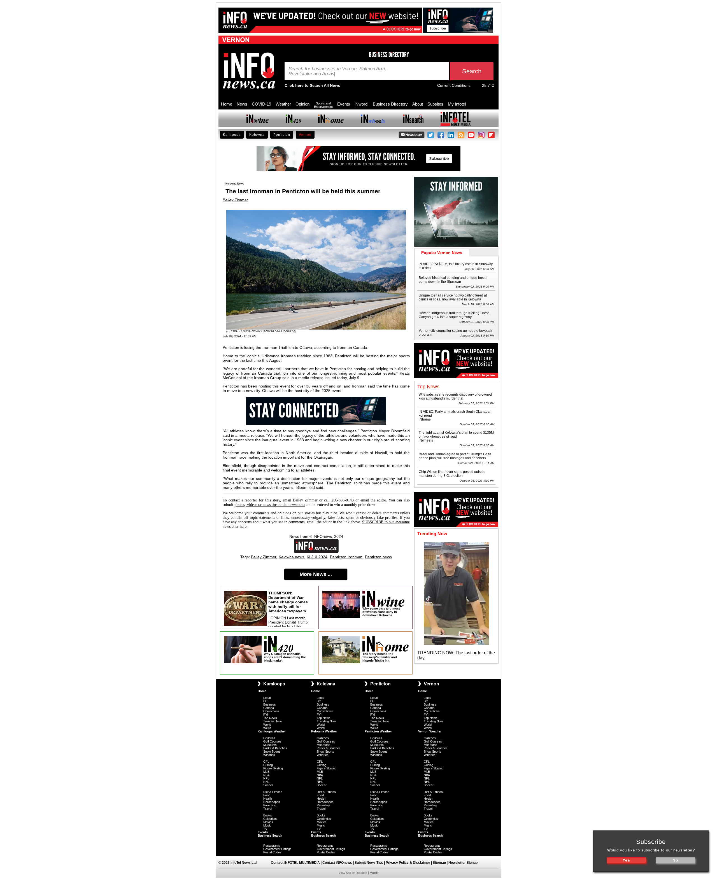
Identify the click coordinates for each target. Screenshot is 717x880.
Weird (267, 728)
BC (265, 701)
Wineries (269, 755)
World (267, 724)
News (242, 104)
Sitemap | (440, 863)
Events (343, 104)
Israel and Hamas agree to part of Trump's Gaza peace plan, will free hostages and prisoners (455, 456)
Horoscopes (271, 802)
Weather (283, 104)
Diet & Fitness (272, 791)
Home (226, 104)
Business (269, 704)
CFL (266, 761)
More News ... (316, 574)
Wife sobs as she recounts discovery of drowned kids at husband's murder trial (455, 396)
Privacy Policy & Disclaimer (408, 863)
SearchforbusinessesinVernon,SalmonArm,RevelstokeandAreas (337, 71)
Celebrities (270, 818)
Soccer (268, 785)
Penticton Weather (378, 731)
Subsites (435, 104)
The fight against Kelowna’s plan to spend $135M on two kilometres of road (456, 434)
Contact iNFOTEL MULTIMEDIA (295, 863)
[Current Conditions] (476, 87)
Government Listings (277, 849)
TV (265, 828)
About (417, 104)
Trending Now (272, 721)
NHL (266, 781)
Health (267, 798)
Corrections (271, 711)
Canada (268, 707)
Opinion (302, 104)
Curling (268, 765)
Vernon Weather (429, 731)
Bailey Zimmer (235, 200)
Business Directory (390, 104)
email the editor (373, 500)
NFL (266, 778)
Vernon (305, 135)
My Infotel (457, 104)
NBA (266, 775)
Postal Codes (272, 852)
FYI (265, 714)
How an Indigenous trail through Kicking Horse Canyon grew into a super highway (454, 315)
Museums (270, 744)
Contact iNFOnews (337, 863)
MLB (266, 771)
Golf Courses (272, 741)
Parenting (269, 805)
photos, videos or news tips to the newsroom (269, 505)
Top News (270, 718)
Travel (267, 808)
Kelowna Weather (324, 731)
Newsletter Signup (463, 863)
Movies (268, 822)
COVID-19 (261, 104)
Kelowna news (291, 557)
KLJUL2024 (317, 557)
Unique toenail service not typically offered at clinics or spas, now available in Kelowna (453, 297)
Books (267, 815)
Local (267, 697)
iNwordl (361, 104)
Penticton (281, 135)
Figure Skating (273, 768)
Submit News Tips (369, 863)
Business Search (270, 835)
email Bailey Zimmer (300, 500)
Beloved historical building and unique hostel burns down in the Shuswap (453, 280)
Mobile (374, 872)
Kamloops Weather (272, 731)
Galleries (269, 738)
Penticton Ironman (346, 557)
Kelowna (257, 135)
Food (266, 795)
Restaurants (271, 845)
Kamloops (232, 135)
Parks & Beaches (275, 748)
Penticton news (378, 557)
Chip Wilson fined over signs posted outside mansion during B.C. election (452, 474)
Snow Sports (272, 751)
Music (267, 825)
